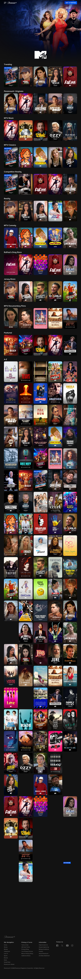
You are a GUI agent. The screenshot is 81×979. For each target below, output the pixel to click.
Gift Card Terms (25, 947)
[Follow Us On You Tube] (67, 945)
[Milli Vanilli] (70, 719)
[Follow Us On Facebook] (57, 945)
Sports (5, 955)
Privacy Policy (25, 949)
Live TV (6, 953)
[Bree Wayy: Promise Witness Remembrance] (26, 458)
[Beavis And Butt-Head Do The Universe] (40, 437)
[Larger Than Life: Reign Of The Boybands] (11, 676)
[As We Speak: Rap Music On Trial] (55, 415)
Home (5, 945)
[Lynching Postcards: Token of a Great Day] (26, 698)
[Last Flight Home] (40, 676)
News (5, 960)
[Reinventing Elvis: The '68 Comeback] (26, 785)
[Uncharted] (11, 915)
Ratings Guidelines (44, 949)
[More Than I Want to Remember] (11, 741)
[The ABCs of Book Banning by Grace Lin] (40, 371)
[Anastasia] (55, 393)
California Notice (25, 955)
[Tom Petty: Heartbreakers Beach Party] (40, 893)
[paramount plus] (12, 3)
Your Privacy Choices (27, 951)
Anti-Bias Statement (44, 955)
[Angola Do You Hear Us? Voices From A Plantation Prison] (70, 393)
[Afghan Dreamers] (11, 393)
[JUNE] (55, 654)
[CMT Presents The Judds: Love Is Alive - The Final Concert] (40, 654)
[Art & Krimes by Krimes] (26, 415)
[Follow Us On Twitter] (62, 945)
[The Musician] (26, 741)
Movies (6, 949)
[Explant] (40, 545)
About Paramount (43, 953)
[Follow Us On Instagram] (72, 945)
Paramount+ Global (9, 964)
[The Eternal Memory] (11, 545)
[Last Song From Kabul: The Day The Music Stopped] (55, 676)
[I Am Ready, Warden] (55, 611)
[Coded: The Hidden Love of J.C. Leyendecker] (55, 502)
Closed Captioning (44, 947)
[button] (5, 3)
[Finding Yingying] (11, 567)
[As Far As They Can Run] (40, 415)
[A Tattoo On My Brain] (70, 850)
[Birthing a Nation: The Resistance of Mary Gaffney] (11, 458)
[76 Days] (26, 371)
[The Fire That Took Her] (26, 567)
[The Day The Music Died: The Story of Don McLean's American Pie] (40, 524)
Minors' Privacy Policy (27, 953)
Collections (7, 951)
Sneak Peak (7, 962)
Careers (41, 951)
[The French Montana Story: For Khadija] (55, 567)
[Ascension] (70, 415)
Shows (6, 947)
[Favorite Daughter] (70, 545)
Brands (6, 958)
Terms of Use (24, 945)
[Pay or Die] (55, 763)
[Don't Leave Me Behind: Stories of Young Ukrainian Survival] (55, 524)
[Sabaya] (40, 828)
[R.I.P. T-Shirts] (70, 763)
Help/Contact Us (43, 945)
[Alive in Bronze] (26, 393)
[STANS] (26, 828)
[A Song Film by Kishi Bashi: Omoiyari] (26, 850)
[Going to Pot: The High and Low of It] (40, 589)
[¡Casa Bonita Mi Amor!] (55, 458)
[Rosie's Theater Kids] (70, 785)
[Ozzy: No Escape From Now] (26, 763)
